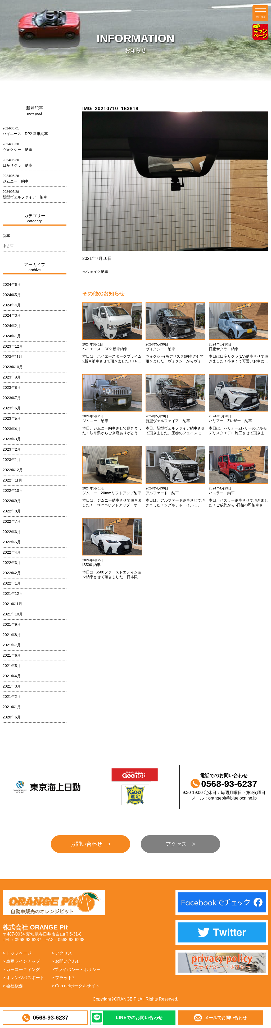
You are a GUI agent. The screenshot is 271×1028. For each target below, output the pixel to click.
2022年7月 (12, 521)
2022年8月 (12, 511)
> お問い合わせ (66, 961)
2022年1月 (12, 583)
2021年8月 (12, 635)
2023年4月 (12, 429)
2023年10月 (13, 367)
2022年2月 (12, 573)
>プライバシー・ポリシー (76, 969)
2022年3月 (12, 562)
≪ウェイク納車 (95, 271)
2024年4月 (12, 305)
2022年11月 (12, 480)
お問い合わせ (86, 844)
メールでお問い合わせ (226, 1017)
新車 (6, 235)
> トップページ (17, 953)
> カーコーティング (21, 969)
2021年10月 (13, 614)
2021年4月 (12, 676)
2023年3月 (12, 439)
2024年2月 (12, 326)
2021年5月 (12, 665)
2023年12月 (13, 346)
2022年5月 (12, 542)
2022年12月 (13, 470)
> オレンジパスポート (23, 977)
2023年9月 (12, 377)
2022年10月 (13, 490)
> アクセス (62, 953)
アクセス (176, 844)
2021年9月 (12, 624)
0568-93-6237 (50, 1017)
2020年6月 (12, 717)
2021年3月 (12, 686)
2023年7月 (12, 398)
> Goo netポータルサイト (76, 986)
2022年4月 (12, 552)
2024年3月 (12, 315)
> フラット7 (63, 977)
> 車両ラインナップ (21, 961)
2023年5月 (12, 418)
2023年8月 (12, 387)
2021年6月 (12, 655)
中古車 (8, 246)
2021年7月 (12, 645)
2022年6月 (12, 532)
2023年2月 (12, 449)
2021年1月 (12, 707)
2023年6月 (12, 408)
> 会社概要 (13, 986)
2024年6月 (12, 284)
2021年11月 (12, 604)
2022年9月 (12, 501)
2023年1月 (12, 459)
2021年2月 (12, 696)
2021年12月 (13, 593)
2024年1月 (12, 336)
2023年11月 (12, 356)
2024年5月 (12, 295)
